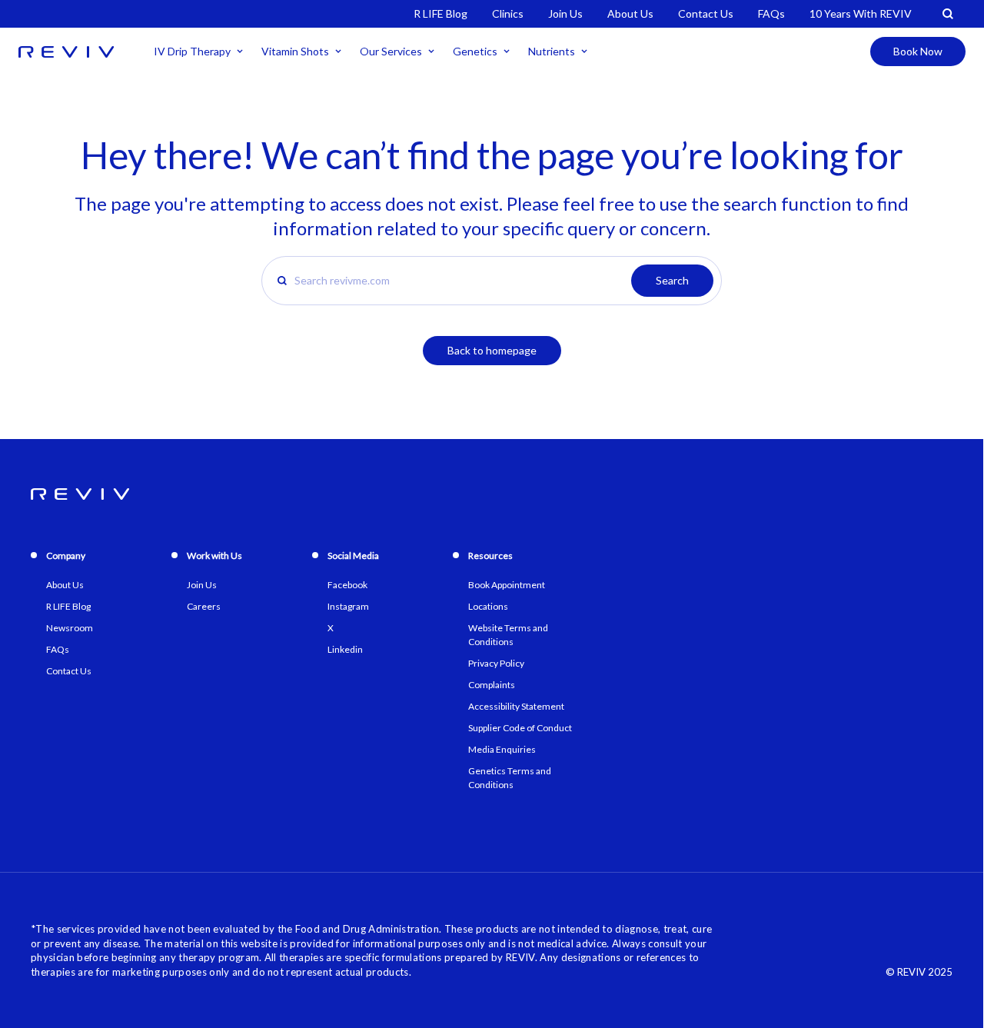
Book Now (917, 51)
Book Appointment (506, 585)
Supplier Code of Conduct (520, 728)
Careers (204, 606)
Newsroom (69, 628)
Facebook (347, 585)
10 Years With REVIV (860, 13)
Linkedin (345, 649)
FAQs (771, 13)
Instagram (348, 606)
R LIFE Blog (440, 13)
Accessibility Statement (516, 706)
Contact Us (705, 13)
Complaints (491, 684)
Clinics (508, 13)
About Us (630, 13)
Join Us (565, 13)
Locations (488, 606)
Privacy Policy (496, 663)
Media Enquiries (502, 749)
